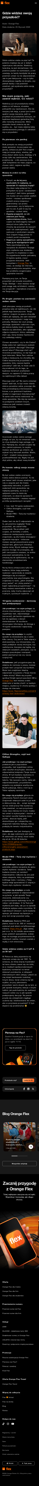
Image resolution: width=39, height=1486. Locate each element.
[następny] (36, 1136)
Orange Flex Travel (9, 1384)
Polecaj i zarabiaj (9, 1366)
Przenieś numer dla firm (11, 1313)
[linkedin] (28, 1089)
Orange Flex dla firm (10, 1291)
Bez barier (5, 1450)
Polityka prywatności (9, 1446)
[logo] (5, 3)
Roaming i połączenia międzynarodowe (18, 1344)
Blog (4, 1406)
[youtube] (12, 1424)
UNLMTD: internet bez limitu (13, 1340)
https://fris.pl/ (16, 929)
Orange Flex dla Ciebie (11, 1287)
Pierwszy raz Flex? (9, 1362)
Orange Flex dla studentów (13, 1296)
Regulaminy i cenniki (9, 1432)
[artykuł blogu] (31, 1147)
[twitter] (33, 1089)
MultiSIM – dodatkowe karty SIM (15, 1331)
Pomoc (5, 1410)
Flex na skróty (7, 1402)
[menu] (35, 3)
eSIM (4, 1327)
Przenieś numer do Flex (11, 1309)
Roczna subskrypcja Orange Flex (15, 1358)
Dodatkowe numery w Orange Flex (15, 1335)
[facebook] (24, 1089)
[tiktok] (3, 1424)
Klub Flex (6, 1371)
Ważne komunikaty (8, 1437)
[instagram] (8, 1424)
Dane (4, 1441)
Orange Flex (23, 263)
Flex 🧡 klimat (8, 1397)
